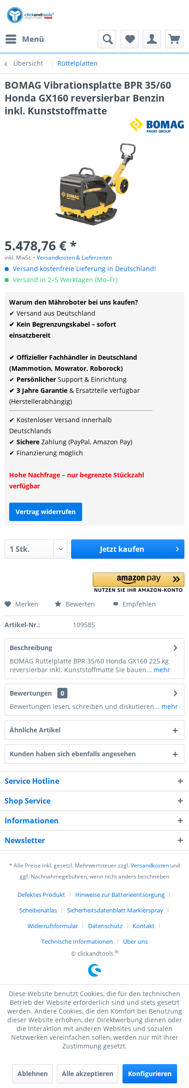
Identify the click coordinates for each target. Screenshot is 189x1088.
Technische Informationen (77, 941)
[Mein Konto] (152, 39)
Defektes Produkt (41, 894)
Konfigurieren (150, 1073)
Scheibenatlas (38, 910)
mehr (161, 669)
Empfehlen (138, 604)
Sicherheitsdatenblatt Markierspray (115, 910)
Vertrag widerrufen (46, 511)
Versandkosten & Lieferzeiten (74, 257)
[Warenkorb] (174, 39)
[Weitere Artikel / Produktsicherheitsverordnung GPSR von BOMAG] (156, 125)
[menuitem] (24, 39)
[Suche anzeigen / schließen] (107, 39)
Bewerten (79, 604)
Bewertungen (31, 693)
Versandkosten (150, 865)
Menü (33, 39)
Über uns (135, 941)
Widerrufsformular (53, 926)
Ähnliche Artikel (35, 729)
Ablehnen (32, 1073)
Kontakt (144, 926)
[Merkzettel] (129, 39)
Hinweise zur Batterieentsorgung (120, 894)
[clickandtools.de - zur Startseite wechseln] (30, 15)
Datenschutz (105, 926)
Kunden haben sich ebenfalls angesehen (73, 753)
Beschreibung (31, 647)
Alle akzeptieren (87, 1073)
